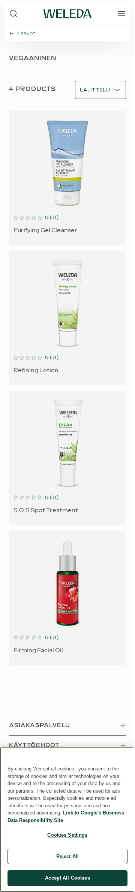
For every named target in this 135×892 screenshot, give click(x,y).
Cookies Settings (67, 835)
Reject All (67, 856)
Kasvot (26, 33)
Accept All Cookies (67, 878)
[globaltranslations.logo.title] (68, 13)
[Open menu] (121, 13)
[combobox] (95, 90)
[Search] (13, 13)
